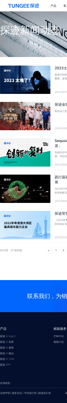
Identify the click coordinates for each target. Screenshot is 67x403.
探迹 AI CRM (7, 358)
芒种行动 (59, 336)
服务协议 (17, 392)
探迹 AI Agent (8, 336)
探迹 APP (5, 364)
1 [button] (56, 250)
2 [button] (63, 250)
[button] (48, 250)
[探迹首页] (23, 6)
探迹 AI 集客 (7, 347)
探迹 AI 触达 (7, 353)
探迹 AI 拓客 (7, 341)
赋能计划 (59, 341)
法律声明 (5, 392)
